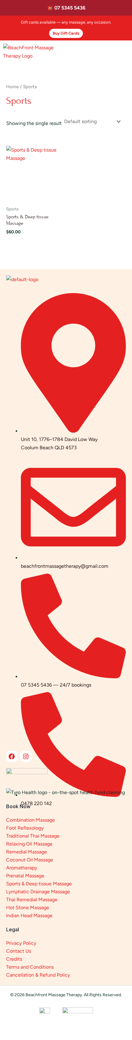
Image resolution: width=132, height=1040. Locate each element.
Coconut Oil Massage (29, 860)
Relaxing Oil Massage (29, 844)
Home (12, 86)
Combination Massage (30, 820)
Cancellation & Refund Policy (38, 975)
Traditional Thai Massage (33, 836)
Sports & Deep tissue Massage (39, 884)
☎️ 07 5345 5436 (66, 8)
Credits (14, 959)
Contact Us (18, 951)
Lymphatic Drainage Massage (38, 892)
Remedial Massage (26, 852)
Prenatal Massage (25, 876)
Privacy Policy (21, 943)
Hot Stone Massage (27, 907)
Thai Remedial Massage (31, 899)
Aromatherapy (21, 868)
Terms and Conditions (30, 967)
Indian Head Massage (29, 915)
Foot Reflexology (25, 828)
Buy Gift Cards (66, 33)
